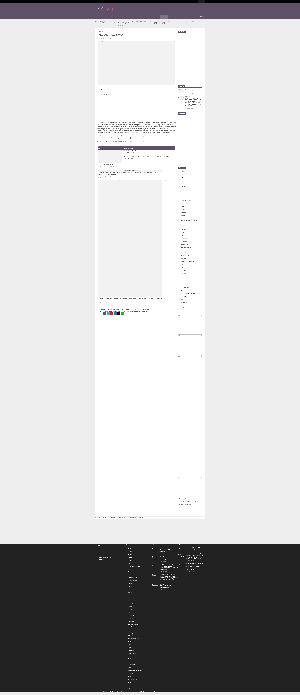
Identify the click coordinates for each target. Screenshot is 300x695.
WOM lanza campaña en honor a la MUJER (167, 586)
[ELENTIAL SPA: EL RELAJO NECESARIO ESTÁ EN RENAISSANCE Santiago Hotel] (155, 566)
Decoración (137, 17)
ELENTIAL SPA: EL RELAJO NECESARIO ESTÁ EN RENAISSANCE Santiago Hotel (169, 568)
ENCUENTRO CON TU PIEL (106, 164)
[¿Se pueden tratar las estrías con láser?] (155, 558)
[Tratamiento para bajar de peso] (133, 22)
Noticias (163, 17)
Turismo (178, 17)
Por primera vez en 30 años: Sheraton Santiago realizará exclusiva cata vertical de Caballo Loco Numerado (127, 173)
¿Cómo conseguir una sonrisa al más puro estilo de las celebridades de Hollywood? (124, 23)
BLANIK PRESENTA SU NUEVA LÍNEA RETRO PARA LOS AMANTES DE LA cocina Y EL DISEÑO (169, 578)
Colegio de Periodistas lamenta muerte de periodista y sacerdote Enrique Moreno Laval (124, 311)
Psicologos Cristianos (184, 498)
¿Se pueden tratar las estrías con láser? (168, 559)
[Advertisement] (176, 8)
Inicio (98, 17)
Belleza (112, 17)
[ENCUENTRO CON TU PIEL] (110, 155)
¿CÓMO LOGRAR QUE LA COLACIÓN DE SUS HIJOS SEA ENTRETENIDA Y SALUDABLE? (125, 309)
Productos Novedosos (191, 98)
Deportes (147, 17)
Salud (170, 17)
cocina (162, 574)
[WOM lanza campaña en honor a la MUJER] (155, 586)
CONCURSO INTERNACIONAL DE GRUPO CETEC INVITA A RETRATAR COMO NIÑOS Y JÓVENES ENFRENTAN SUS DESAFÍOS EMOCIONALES (130, 299)
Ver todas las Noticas (130, 150)
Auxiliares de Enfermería (184, 504)
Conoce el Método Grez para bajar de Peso (106, 22)
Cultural (128, 17)
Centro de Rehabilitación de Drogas (187, 507)
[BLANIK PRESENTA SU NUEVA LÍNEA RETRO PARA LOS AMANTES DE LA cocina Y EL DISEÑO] (155, 575)
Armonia (104, 17)
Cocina (120, 17)
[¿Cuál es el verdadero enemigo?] (188, 22)
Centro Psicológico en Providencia (187, 501)
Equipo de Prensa (101, 88)
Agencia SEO (109, 692)
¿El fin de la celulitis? (177, 22)
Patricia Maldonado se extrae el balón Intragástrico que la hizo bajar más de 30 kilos (160, 22)
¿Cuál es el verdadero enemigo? (195, 22)
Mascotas (156, 17)
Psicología (187, 17)
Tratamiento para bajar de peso (141, 22)
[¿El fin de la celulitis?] (170, 22)
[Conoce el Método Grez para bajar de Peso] (97, 22)
